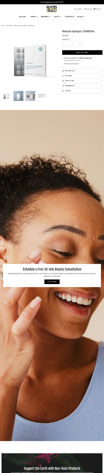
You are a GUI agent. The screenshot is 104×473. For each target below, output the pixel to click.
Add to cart (82, 52)
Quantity (65, 39)
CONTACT (70, 16)
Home (3, 25)
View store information (71, 63)
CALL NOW (52, 282)
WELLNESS (9, 25)
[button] (6, 96)
